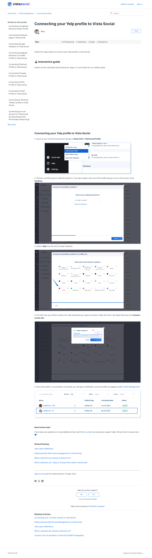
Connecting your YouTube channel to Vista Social (55, 518)
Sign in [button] (139, 4)
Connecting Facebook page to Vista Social (18, 36)
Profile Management (26, 13)
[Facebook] (35, 481)
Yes (81, 494)
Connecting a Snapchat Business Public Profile (18, 27)
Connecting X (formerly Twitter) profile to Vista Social (18, 102)
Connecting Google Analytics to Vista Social (19, 45)
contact (89, 432)
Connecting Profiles (44, 13)
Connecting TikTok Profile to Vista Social (18, 83)
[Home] (18, 4)
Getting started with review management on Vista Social (58, 453)
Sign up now (39, 474)
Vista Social (12, 13)
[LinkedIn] (42, 481)
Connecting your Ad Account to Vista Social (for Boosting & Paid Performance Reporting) (19, 115)
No (94, 494)
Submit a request (127, 4)
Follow (136, 31)
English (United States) (133, 553)
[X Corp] (39, 481)
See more (12, 124)
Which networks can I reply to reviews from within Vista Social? (61, 462)
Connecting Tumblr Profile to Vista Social (18, 92)
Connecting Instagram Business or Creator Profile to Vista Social (18, 55)
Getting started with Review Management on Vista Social (58, 522)
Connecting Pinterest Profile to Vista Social (18, 65)
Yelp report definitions (43, 449)
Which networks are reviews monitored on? (52, 458)
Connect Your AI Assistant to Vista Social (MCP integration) (59, 535)
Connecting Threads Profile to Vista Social (18, 74)
